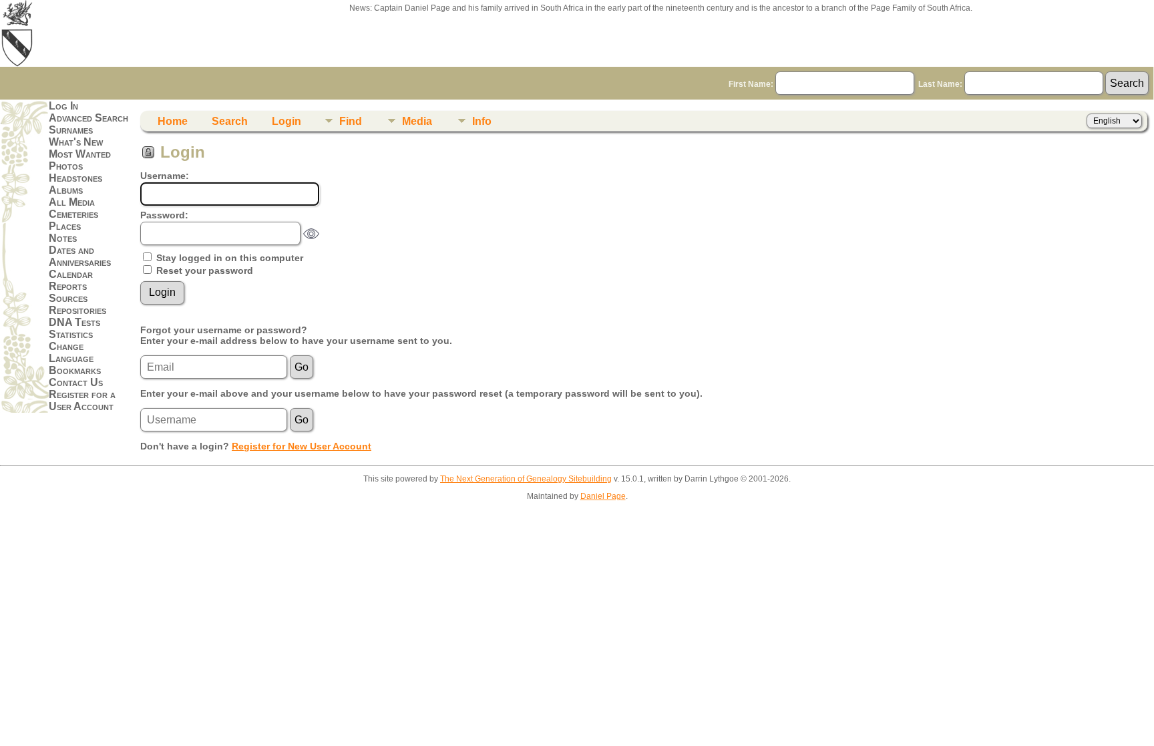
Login (286, 121)
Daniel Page (603, 496)
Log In (63, 106)
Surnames (71, 130)
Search (230, 121)
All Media (72, 202)
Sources (68, 298)
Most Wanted (80, 154)
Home (173, 121)
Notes (63, 238)
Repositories (77, 310)
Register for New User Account (301, 446)
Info (482, 121)
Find (350, 121)
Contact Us (76, 382)
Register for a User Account (82, 400)
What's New (76, 142)
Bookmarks (75, 370)
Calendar (71, 274)
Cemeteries (73, 214)
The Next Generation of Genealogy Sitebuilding (526, 479)
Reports (68, 286)
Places (65, 226)
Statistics (71, 334)
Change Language (71, 352)
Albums (66, 190)
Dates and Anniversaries (80, 256)
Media (417, 121)
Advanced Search (88, 118)
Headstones (75, 178)
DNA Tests (74, 322)
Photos (66, 166)
